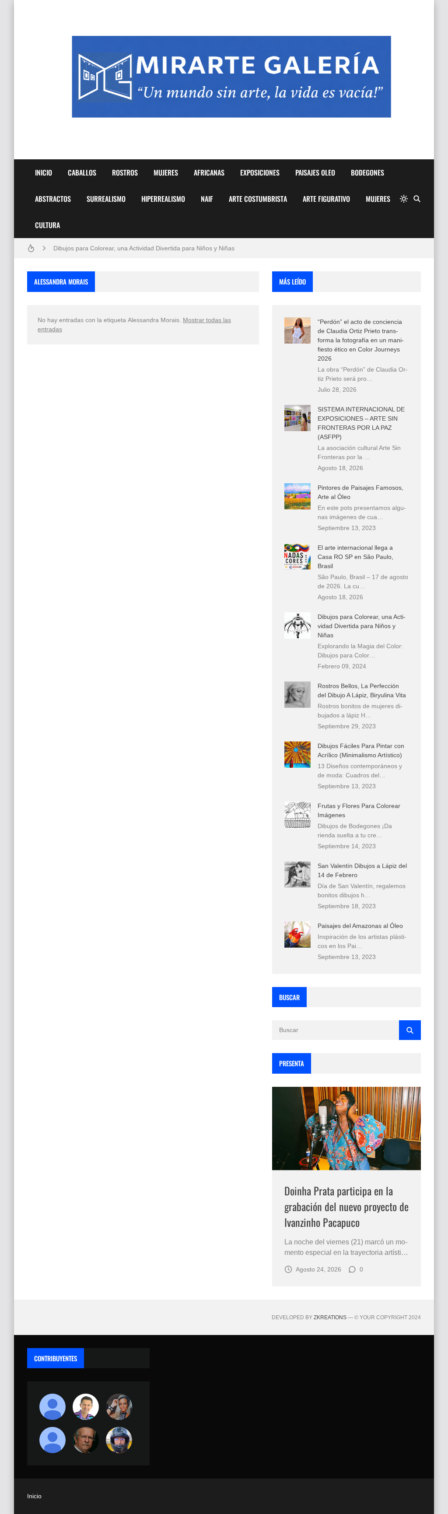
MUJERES (166, 172)
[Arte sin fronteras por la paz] (86, 1407)
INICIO (43, 172)
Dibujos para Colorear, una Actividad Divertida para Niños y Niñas (143, 248)
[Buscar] (417, 198)
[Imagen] (346, 1128)
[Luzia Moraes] (119, 1407)
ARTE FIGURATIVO (326, 198)
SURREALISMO (106, 198)
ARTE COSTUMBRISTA (258, 198)
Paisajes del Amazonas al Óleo (360, 925)
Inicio (34, 1496)
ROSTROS (125, 172)
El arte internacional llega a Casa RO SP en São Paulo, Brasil (355, 556)
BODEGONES (367, 172)
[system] (404, 198)
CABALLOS (82, 172)
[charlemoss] (86, 1440)
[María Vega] (52, 1440)
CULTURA (47, 225)
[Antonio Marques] (52, 1407)
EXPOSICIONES (260, 172)
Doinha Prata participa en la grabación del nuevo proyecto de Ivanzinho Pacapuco (346, 1206)
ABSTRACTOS (53, 198)
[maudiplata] (119, 1440)
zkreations (330, 1317)
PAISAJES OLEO (315, 172)
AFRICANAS (209, 172)
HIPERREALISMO (163, 198)
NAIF (207, 198)
